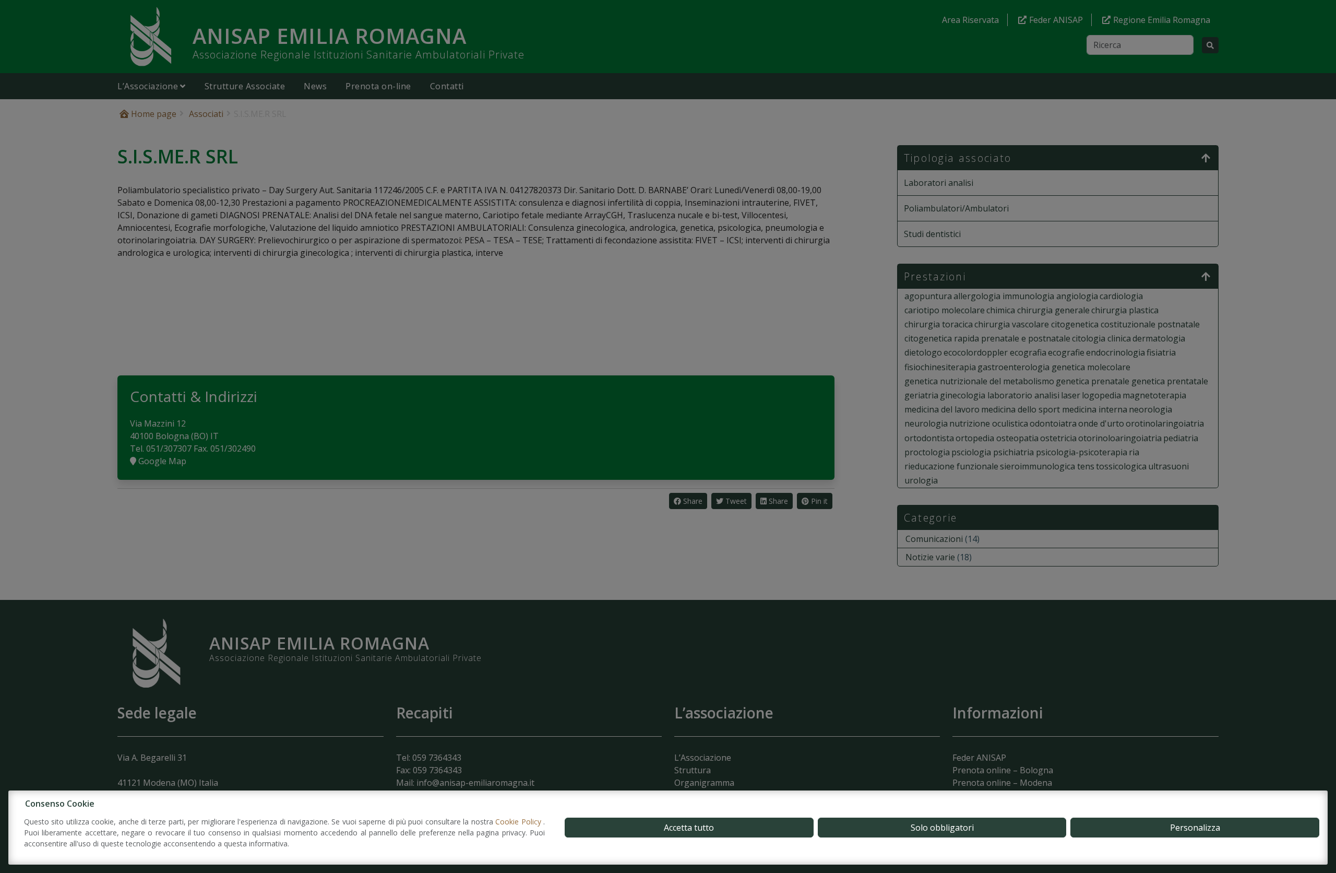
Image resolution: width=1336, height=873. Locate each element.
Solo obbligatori (942, 827)
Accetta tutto (689, 827)
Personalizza (1195, 827)
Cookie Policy (519, 822)
